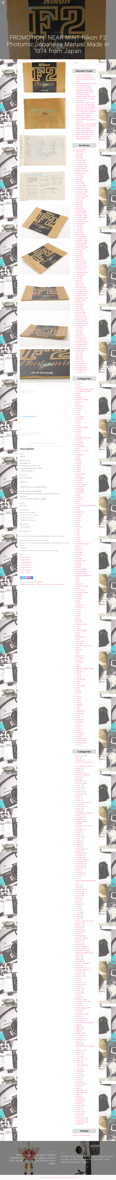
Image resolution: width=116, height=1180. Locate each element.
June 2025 (79, 177)
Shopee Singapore (26, 562)
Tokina (78, 681)
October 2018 (81, 346)
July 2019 (79, 327)
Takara (78, 666)
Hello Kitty (80, 493)
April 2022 (79, 257)
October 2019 (81, 321)
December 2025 (81, 164)
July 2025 (79, 175)
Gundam (79, 482)
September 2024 (82, 196)
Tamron (78, 675)
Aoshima (79, 387)
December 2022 (81, 240)
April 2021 (79, 283)
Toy (77, 694)
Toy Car (78, 696)
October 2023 (81, 219)
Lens (77, 535)
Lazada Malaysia (25, 565)
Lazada (39, 584)
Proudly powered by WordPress (48, 1177)
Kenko (78, 508)
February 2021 (81, 287)
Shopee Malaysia (25, 557)
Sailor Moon (80, 641)
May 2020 (79, 306)
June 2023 (79, 228)
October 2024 (81, 194)
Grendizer (79, 480)
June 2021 (79, 279)
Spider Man (80, 656)
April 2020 (79, 308)
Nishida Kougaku (82, 586)
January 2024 (81, 213)
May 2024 (79, 204)
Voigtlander (80, 711)
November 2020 (81, 293)
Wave (78, 715)
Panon (78, 609)
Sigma (78, 652)
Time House (80, 679)
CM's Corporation (82, 427)
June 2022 (79, 253)
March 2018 (80, 361)
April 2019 (79, 334)
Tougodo (79, 692)
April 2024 (79, 207)
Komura (78, 514)
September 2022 (82, 247)
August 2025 (80, 173)
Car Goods (80, 416)
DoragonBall (80, 446)
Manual (44, 584)
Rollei (78, 639)
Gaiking (78, 467)
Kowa (78, 522)
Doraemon (79, 444)
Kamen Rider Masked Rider (86, 505)
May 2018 (79, 357)
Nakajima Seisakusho (83, 575)
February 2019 (81, 338)
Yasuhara (79, 732)
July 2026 (79, 151)
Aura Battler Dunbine (83, 391)
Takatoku (79, 671)
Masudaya (79, 554)
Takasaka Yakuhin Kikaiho (85, 669)
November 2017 (81, 370)
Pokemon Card (81, 624)
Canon (78, 410)
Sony (77, 654)
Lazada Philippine (25, 567)
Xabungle (79, 721)
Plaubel (78, 620)
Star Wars (79, 658)
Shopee (62, 584)
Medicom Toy (80, 560)
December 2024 (81, 190)
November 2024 (81, 192)
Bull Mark (79, 406)
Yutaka (78, 736)
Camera (36, 582)
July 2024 (79, 200)
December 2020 (81, 291)
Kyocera (79, 527)
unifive (78, 707)
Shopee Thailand (25, 560)
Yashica (78, 726)
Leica (78, 531)
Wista (78, 717)
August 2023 (80, 223)
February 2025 (81, 185)
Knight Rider (80, 512)
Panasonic (79, 605)
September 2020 (82, 298)
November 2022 (81, 243)
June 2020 (79, 304)
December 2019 (81, 317)
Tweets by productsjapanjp (81, 1135)
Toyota (78, 698)
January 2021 (80, 289)
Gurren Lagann (81, 484)
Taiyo (77, 664)
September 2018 (82, 348)
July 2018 (79, 353)
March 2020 (80, 310)
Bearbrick (79, 397)
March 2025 (80, 183)
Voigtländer (80, 713)
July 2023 (79, 226)
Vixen (78, 709)
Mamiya (78, 546)
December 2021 (81, 266)
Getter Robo (80, 474)
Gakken (78, 469)
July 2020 (79, 302)
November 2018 (81, 344)
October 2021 (80, 270)
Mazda (78, 556)
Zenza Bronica (81, 738)
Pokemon (79, 622)
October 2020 (81, 296)
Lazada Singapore (26, 570)
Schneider (79, 643)
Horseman (79, 497)
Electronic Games (82, 450)
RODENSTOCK (81, 637)
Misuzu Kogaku (81, 569)
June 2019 (79, 329)
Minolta (78, 563)
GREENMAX (80, 478)
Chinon (78, 423)
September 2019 (82, 323)
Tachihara (79, 662)
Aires (77, 385)
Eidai (77, 448)
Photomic (56, 584)
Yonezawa (79, 734)
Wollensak (79, 719)
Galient (78, 472)
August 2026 (80, 149)
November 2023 (81, 217)
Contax (78, 429)
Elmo (78, 452)
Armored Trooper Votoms (85, 389)
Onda (78, 601)
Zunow (78, 745)
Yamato (78, 724)
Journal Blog (65, 1177)
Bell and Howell (81, 400)
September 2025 (82, 171)
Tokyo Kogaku (81, 685)
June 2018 (79, 355)
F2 (35, 584)
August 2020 (80, 300)
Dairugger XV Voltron (83, 438)
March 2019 (80, 336)
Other (78, 603)
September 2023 (82, 221)
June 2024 (79, 202)
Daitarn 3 (79, 440)
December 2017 (81, 368)
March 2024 (80, 209)
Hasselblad (80, 486)
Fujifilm (78, 463)
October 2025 (81, 168)
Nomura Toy (80, 590)
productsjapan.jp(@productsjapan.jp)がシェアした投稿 (42, 443)
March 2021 (80, 285)
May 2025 (79, 179)
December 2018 (81, 342)
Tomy (78, 688)
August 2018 (80, 351)
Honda (78, 495)
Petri (77, 618)
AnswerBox (73, 1177)
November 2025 (81, 166)
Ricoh (78, 633)
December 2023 (81, 215)
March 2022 (80, 259)
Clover (78, 425)
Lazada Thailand (25, 572)
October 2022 (81, 245)
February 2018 (81, 363)
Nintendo (79, 584)
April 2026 (79, 158)
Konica (78, 518)
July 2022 (79, 251)
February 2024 (81, 211)
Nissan (78, 588)
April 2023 (79, 232)
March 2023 (80, 234)
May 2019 (79, 332)
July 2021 (79, 276)
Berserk (78, 402)
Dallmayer (79, 442)
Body (77, 404)
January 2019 (80, 340)
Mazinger (79, 558)
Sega (77, 647)
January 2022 (81, 264)
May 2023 (79, 230)
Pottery (78, 628)
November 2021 (81, 268)
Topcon (78, 690)
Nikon (41, 582)
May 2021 (79, 281)
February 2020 (81, 312)
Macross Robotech (82, 544)
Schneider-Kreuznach (84, 645)
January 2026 (81, 162)
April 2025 (79, 181)
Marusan (79, 552)
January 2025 (81, 187)
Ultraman (79, 705)
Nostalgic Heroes (82, 592)
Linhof (78, 539)
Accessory (29, 582)
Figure (78, 457)
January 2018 (80, 365)
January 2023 (81, 238)
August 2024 (80, 198)
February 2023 (81, 236)
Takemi (78, 673)
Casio (78, 421)
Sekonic (79, 649)
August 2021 (80, 274)
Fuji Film (79, 461)
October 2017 (81, 372)
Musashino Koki (81, 573)
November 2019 (81, 319)
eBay (21, 555)
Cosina (78, 436)
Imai (77, 503)
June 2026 (79, 154)
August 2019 (80, 325)
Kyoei (78, 529)
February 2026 (81, 160)
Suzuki (78, 660)
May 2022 (79, 255)
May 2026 (79, 156)
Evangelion (80, 455)
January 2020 (81, 315)
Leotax (78, 537)
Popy (77, 626)
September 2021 (82, 272)
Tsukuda (79, 702)
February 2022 (81, 262)
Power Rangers (81, 630)
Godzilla (79, 476)
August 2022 (80, 249)
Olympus (79, 594)
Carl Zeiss (79, 419)
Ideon (78, 501)
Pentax (78, 611)
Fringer (78, 459)
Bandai (78, 393)
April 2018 (79, 359)
